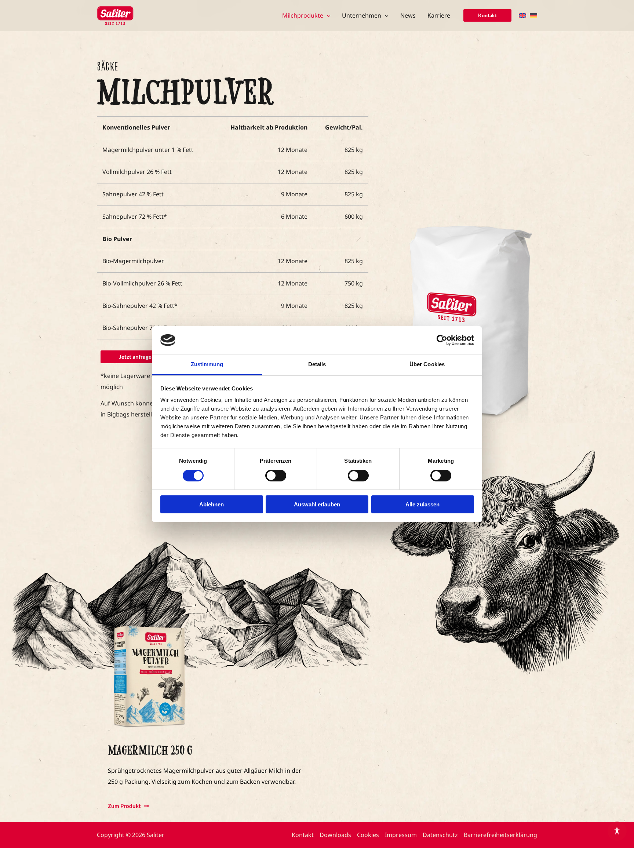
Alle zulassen (422, 504)
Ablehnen (211, 504)
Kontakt (303, 835)
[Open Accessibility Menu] (617, 831)
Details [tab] (317, 364)
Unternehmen (361, 15)
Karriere (438, 15)
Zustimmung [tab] (207, 364)
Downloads (335, 835)
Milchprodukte (302, 15)
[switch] (275, 475)
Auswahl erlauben (317, 504)
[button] (327, 15)
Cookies (368, 835)
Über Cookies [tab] (427, 364)
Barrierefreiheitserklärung (500, 835)
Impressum (401, 835)
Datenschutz (440, 835)
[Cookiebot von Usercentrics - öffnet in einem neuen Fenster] (442, 340)
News (408, 15)
